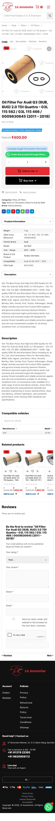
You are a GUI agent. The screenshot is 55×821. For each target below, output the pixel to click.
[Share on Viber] (27, 211)
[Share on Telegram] (32, 211)
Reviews (42, 41)
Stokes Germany (15, 205)
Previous (8, 655)
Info (11, 41)
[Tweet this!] (8, 211)
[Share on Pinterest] (13, 211)
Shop (14, 25)
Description (21, 41)
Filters (23, 25)
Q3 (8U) (27, 246)
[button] (49, 48)
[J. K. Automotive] (17, 7)
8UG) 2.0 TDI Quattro (15, 203)
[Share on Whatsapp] (23, 211)
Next (49, 655)
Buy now (28, 180)
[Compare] (21, 192)
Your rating (12, 552)
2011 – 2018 (29, 250)
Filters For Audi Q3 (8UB (35, 203)
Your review (12, 567)
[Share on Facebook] (4, 211)
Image (4, 41)
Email (9, 605)
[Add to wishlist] (3, 192)
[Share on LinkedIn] (18, 211)
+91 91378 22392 (19, 752)
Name (9, 591)
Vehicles (33, 41)
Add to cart (28, 171)
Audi (26, 242)
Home (4, 25)
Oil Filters (35, 25)
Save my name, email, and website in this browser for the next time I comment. (34, 622)
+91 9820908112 (19, 756)
